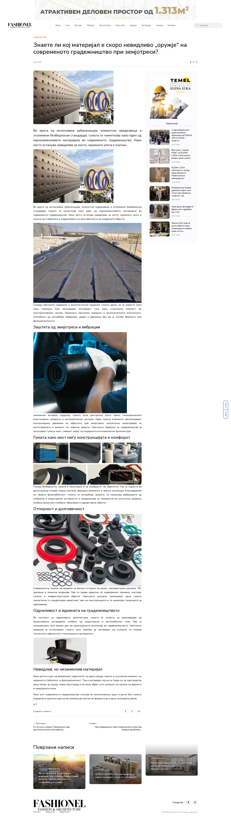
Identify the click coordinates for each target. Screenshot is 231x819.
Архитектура (105, 25)
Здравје (133, 25)
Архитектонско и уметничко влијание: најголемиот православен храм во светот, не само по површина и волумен (59, 778)
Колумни (172, 25)
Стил (67, 25)
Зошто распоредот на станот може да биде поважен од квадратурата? (171, 765)
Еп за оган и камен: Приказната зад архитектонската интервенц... (51, 728)
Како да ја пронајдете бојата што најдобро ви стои (182, 209)
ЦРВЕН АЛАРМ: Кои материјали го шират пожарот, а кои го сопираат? (115, 776)
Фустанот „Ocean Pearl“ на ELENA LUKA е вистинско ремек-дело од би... (181, 154)
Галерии (159, 25)
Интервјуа (146, 25)
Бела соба (120, 25)
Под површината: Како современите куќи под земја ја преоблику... (118, 728)
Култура (78, 25)
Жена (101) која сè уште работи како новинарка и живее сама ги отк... (182, 227)
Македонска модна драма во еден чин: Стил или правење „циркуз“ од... (181, 191)
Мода (58, 25)
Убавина (90, 25)
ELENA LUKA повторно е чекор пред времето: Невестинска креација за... (181, 173)
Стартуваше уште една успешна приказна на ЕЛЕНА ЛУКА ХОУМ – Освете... (182, 135)
